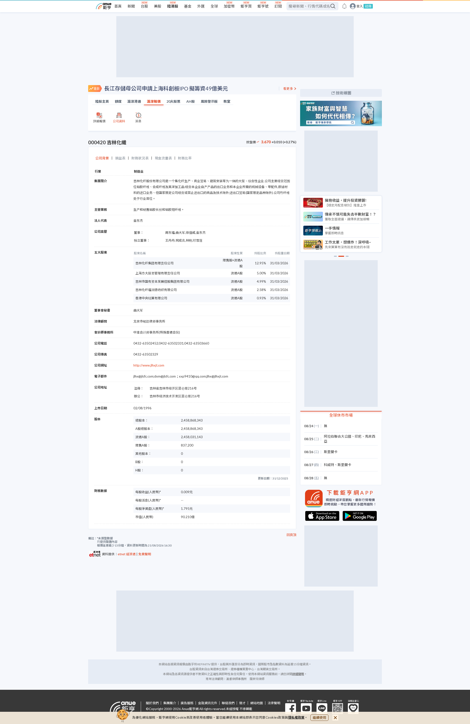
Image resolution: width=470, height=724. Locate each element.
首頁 (118, 6)
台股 (144, 6)
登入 (359, 6)
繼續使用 (319, 717)
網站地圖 (256, 703)
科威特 (329, 465)
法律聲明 (274, 703)
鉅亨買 (246, 6)
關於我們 (152, 703)
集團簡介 (169, 703)
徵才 (242, 703)
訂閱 (278, 6)
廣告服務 (187, 703)
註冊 (368, 6)
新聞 (131, 6)
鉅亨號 (263, 6)
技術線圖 (343, 92)
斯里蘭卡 (331, 452)
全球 (214, 6)
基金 (187, 6)
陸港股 (172, 6)
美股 (157, 6)
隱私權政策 (296, 717)
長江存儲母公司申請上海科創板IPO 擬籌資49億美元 (166, 88)
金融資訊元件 (207, 703)
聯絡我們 (228, 703)
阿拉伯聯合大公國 (337, 436)
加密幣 (229, 6)
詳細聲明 (298, 674)
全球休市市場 (341, 415)
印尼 (358, 436)
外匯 (201, 6)
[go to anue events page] (344, 6)
